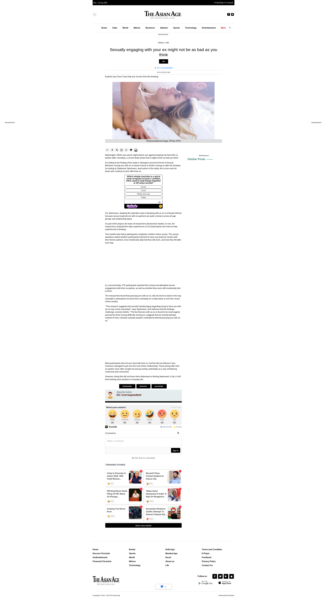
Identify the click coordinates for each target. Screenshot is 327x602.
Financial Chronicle (102, 561)
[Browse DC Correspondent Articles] (110, 395)
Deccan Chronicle (101, 553)
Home (104, 28)
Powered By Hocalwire (226, 595)
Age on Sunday (226, 3)
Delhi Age (170, 549)
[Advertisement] (143, 264)
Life (163, 61)
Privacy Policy (209, 561)
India (114, 28)
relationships (127, 386)
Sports (176, 28)
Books (132, 549)
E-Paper (206, 553)
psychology (159, 386)
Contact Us (207, 565)
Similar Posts (196, 159)
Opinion (164, 28)
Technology (191, 28)
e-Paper (217, 3)
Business (150, 28)
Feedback (206, 557)
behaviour (143, 386)
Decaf (168, 557)
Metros (137, 28)
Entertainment (209, 28)
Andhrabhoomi (100, 557)
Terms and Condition (212, 549)
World (125, 28)
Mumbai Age (171, 553)
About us (169, 561)
